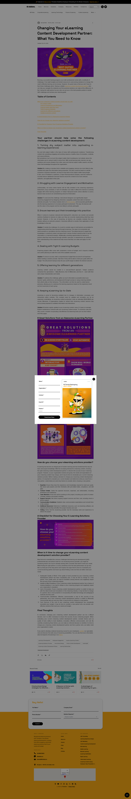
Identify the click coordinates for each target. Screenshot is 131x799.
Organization (42, 388)
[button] (93, 379)
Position (41, 408)
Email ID (41, 402)
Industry (41, 395)
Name (40, 381)
